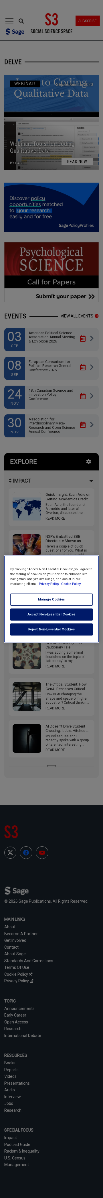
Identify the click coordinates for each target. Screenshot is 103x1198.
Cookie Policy (71, 584)
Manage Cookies (51, 599)
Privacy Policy (49, 584)
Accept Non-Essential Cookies (51, 614)
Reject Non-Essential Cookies (51, 629)
